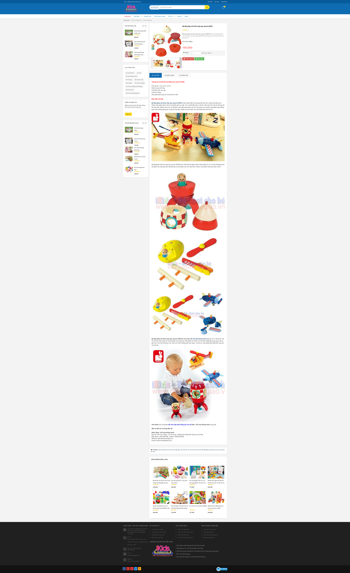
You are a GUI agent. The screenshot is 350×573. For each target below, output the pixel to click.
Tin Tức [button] (170, 16)
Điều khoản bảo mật (209, 537)
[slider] (185, 30)
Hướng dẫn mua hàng (157, 529)
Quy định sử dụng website (210, 535)
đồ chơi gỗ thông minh (198, 339)
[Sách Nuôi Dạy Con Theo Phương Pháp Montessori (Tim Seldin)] (129, 44)
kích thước (129, 83)
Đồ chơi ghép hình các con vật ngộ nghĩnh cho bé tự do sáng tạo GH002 (197, 483)
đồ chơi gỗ (129, 80)
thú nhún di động (139, 83)
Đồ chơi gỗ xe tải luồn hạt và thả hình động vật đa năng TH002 (179, 508)
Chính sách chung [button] (159, 16)
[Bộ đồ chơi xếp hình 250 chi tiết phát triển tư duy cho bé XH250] (215, 467)
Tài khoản (210, 1)
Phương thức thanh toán (158, 535)
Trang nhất (127, 16)
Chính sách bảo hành (183, 535)
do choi (139, 73)
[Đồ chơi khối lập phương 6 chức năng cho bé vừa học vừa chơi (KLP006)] (129, 54)
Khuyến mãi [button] (147, 16)
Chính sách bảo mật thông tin (185, 537)
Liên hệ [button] (179, 16)
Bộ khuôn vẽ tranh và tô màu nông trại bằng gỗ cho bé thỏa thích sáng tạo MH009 (161, 483)
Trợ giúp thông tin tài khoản (159, 532)
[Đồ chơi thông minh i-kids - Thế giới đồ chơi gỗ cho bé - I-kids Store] (131, 8)
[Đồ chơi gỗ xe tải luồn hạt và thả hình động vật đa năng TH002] (178, 493)
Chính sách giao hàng (183, 529)
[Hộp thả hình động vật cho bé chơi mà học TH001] (215, 493)
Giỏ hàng (217, 1)
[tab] (155, 75)
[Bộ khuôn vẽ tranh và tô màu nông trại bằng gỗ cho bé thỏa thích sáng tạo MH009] (160, 467)
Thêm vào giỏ (189, 59)
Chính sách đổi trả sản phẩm (185, 532)
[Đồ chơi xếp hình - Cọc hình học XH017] (178, 467)
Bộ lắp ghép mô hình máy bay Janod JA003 (167, 103)
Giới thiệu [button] (136, 16)
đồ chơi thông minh (131, 76)
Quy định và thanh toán (210, 529)
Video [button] (186, 16)
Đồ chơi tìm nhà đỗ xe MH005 (198, 506)
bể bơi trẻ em (130, 90)
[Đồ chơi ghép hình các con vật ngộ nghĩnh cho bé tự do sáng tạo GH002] (196, 467)
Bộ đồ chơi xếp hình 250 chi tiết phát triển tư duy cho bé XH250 (216, 483)
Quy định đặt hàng (208, 532)
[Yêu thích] (163, 468)
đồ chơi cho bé (139, 80)
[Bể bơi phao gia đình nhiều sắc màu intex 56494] (129, 32)
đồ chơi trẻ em (130, 73)
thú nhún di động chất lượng (134, 86)
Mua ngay (200, 59)
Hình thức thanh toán (157, 537)
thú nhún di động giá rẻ (132, 93)
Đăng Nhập (224, 1)
